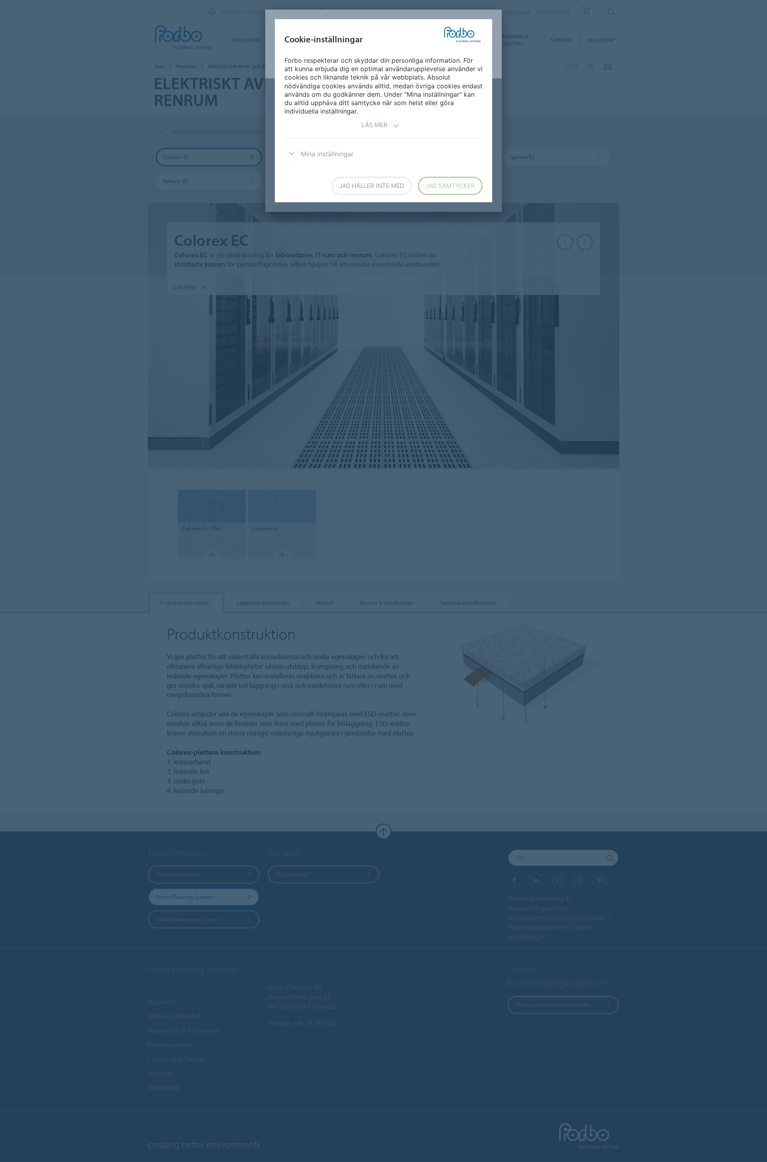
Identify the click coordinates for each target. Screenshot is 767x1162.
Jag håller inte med (371, 185)
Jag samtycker (450, 185)
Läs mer (374, 125)
